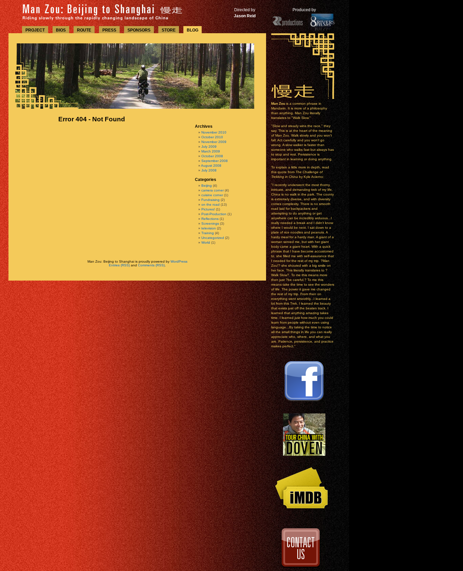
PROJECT (35, 30)
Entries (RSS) (119, 265)
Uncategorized (212, 238)
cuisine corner (212, 195)
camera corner (212, 190)
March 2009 (210, 151)
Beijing (206, 185)
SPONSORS (138, 30)
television (208, 228)
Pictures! (208, 209)
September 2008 (214, 161)
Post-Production (213, 214)
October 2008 (212, 156)
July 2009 (209, 146)
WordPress (178, 261)
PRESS (109, 30)
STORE (169, 30)
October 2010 (212, 137)
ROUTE (84, 30)
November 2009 (213, 142)
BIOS (61, 30)
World (205, 242)
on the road (210, 204)
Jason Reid (245, 16)
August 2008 (211, 165)
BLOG (192, 30)
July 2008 (209, 170)
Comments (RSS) (151, 265)
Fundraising (210, 200)
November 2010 (213, 132)
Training (207, 233)
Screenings (210, 223)
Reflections (210, 219)
